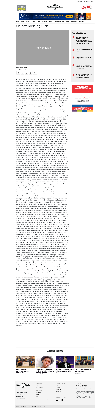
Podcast (37, 394)
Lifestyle (50, 21)
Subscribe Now (80, 1)
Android (58, 402)
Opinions (44, 21)
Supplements (74, 21)
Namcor (38, 21)
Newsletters (58, 393)
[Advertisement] (42, 331)
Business (27, 21)
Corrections (58, 395)
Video (37, 396)
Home (17, 21)
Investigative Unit (59, 21)
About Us (58, 387)
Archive (37, 386)
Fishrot (33, 21)
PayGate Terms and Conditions (43, 399)
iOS (62, 402)
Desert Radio (39, 392)
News (22, 21)
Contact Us (58, 389)
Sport (67, 21)
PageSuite (24, 406)
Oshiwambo (81, 21)
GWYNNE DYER (22, 67)
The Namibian (33, 406)
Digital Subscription (88, 1)
